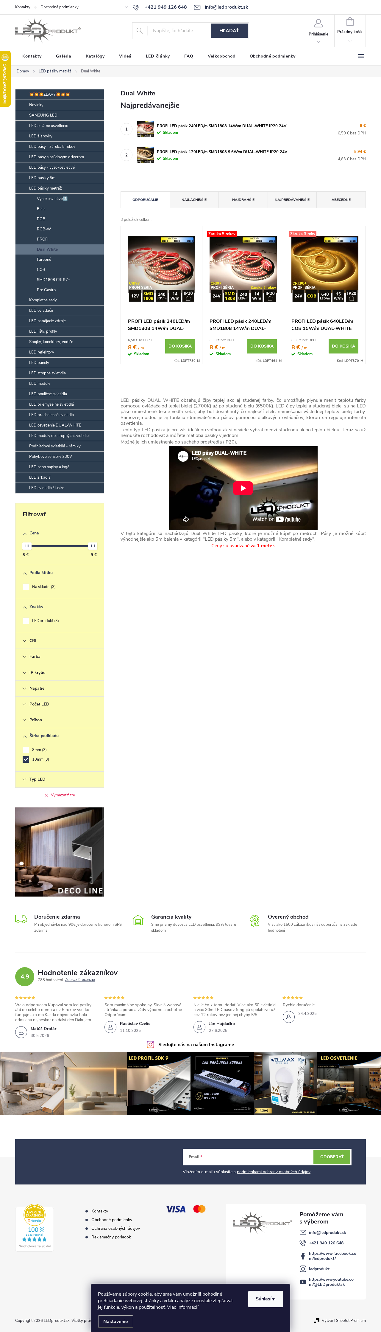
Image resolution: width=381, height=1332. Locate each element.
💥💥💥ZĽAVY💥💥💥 (49, 94)
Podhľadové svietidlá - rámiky (55, 446)
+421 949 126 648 (326, 1243)
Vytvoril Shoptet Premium (344, 1320)
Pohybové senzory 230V (50, 456)
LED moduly (39, 383)
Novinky (36, 105)
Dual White (47, 249)
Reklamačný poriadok (111, 1237)
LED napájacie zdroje (47, 321)
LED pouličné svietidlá (48, 394)
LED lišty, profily (43, 331)
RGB (41, 219)
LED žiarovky (40, 136)
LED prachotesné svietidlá (51, 415)
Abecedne (341, 199)
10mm (40, 759)
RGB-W (44, 229)
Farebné (44, 259)
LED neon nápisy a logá (49, 467)
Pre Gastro (46, 290)
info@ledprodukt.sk (327, 1232)
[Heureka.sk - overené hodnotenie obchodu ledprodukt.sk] (34, 1228)
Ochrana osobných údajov (115, 1228)
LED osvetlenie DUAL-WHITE (55, 425)
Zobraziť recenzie (80, 980)
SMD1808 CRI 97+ (53, 280)
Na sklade (43, 587)
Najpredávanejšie (292, 199)
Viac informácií (183, 1307)
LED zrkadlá (40, 477)
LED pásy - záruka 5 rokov (52, 146)
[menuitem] (32, 56)
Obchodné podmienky (59, 7)
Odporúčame (145, 199)
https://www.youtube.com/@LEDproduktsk (331, 1282)
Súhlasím (266, 1299)
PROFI (42, 239)
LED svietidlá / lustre (46, 488)
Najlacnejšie (194, 199)
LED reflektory (41, 352)
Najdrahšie (243, 199)
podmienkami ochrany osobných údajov (273, 1172)
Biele (41, 209)
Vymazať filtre (63, 795)
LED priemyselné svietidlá (51, 404)
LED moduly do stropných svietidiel (59, 435)
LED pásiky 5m (42, 178)
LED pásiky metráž (45, 188)
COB (41, 269)
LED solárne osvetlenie (48, 125)
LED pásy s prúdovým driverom (56, 157)
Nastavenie (115, 1321)
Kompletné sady (43, 300)
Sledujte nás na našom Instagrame (196, 1044)
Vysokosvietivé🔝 (52, 198)
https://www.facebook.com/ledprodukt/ (332, 1256)
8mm (39, 750)
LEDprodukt (45, 621)
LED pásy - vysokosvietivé (52, 167)
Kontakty (22, 7)
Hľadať (229, 30)
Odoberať (332, 1157)
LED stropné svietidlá (47, 373)
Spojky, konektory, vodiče (51, 342)
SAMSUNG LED (43, 115)
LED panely (39, 362)
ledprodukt (319, 1269)
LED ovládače (41, 310)
